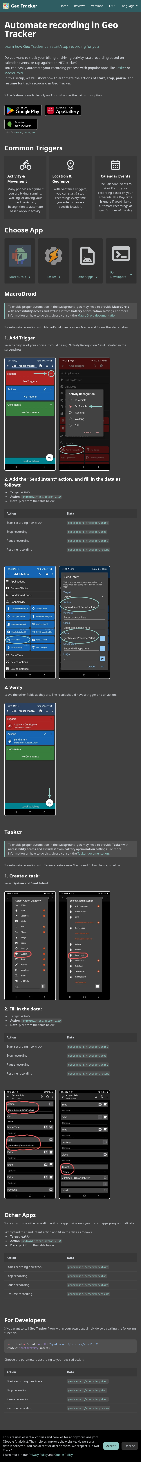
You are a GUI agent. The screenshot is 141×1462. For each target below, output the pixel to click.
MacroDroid (13, 73)
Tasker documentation (93, 853)
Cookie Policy (63, 1455)
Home (64, 6)
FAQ (112, 6)
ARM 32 (18, 132)
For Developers (118, 274)
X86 (33, 132)
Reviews (79, 6)
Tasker (121, 68)
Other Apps (85, 277)
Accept (111, 1446)
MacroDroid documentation (97, 315)
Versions (97, 6)
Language (127, 6)
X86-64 (26, 132)
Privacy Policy (38, 1455)
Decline (130, 1446)
